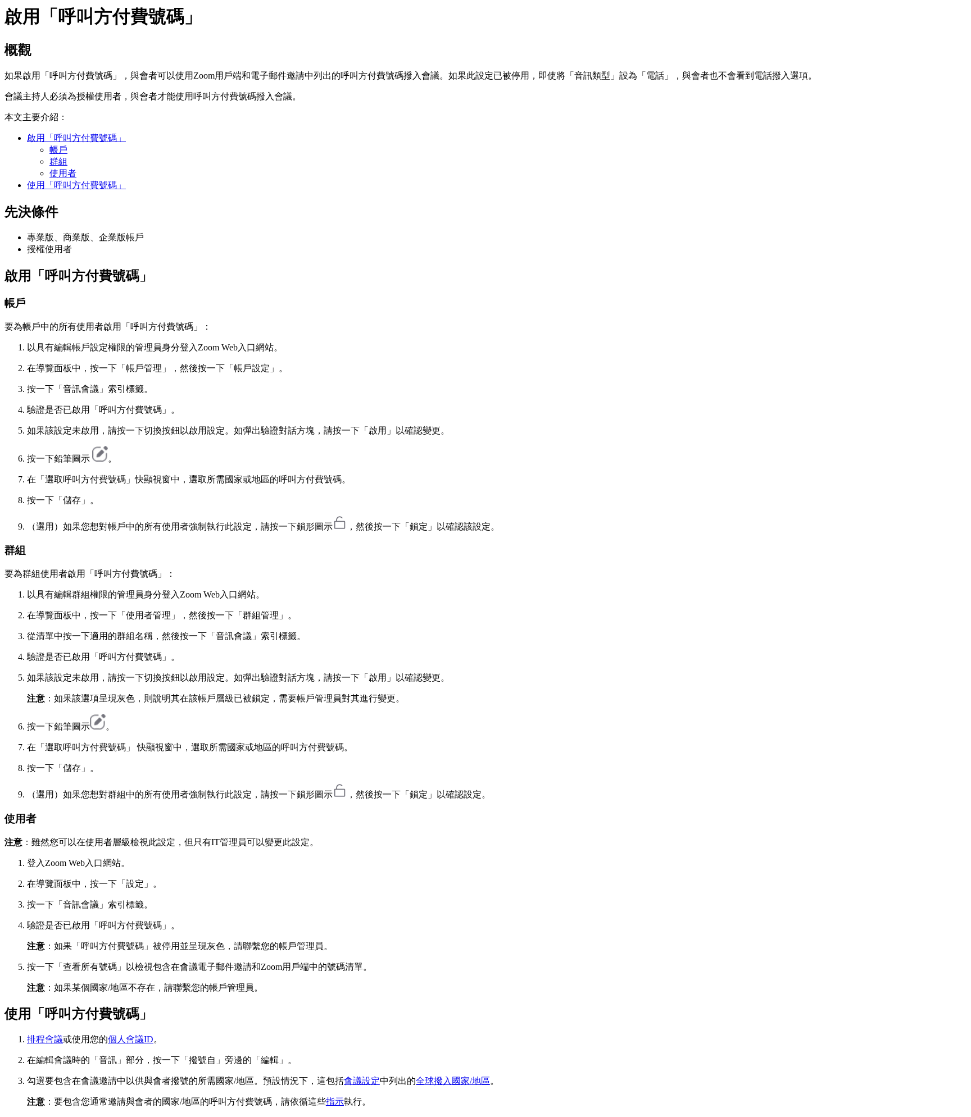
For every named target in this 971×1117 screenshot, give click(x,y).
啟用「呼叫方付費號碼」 (76, 138)
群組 (58, 161)
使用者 (62, 173)
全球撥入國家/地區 (453, 1081)
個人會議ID (130, 1039)
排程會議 (45, 1039)
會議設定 (362, 1081)
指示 (335, 1101)
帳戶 (58, 149)
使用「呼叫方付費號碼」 (76, 185)
